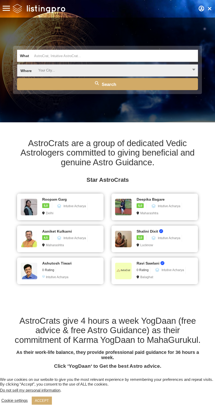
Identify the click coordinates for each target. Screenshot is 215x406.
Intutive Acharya (74, 206)
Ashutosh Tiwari (57, 263)
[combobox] (107, 70)
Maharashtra (149, 213)
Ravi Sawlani (148, 263)
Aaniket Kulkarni (57, 231)
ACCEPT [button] (42, 401)
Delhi (49, 213)
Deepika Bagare (151, 199)
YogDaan (80, 366)
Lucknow (146, 245)
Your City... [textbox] (46, 70)
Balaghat (146, 277)
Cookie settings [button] (14, 400)
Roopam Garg (54, 199)
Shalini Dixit (148, 231)
